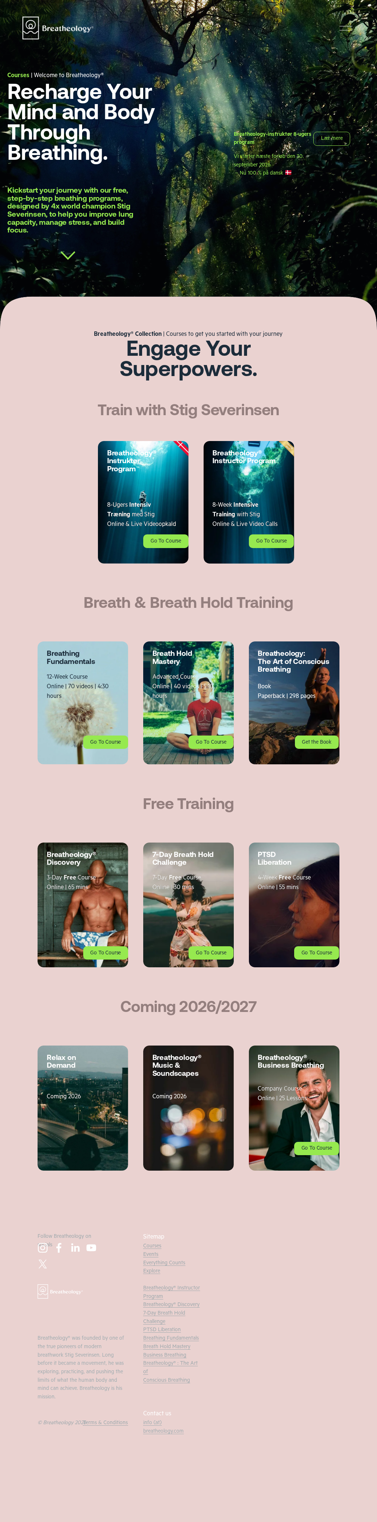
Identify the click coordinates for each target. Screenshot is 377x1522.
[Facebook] (59, 1248)
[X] (43, 1264)
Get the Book (316, 743)
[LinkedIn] (75, 1248)
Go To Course (166, 541)
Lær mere (332, 139)
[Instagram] (43, 1248)
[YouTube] (91, 1248)
